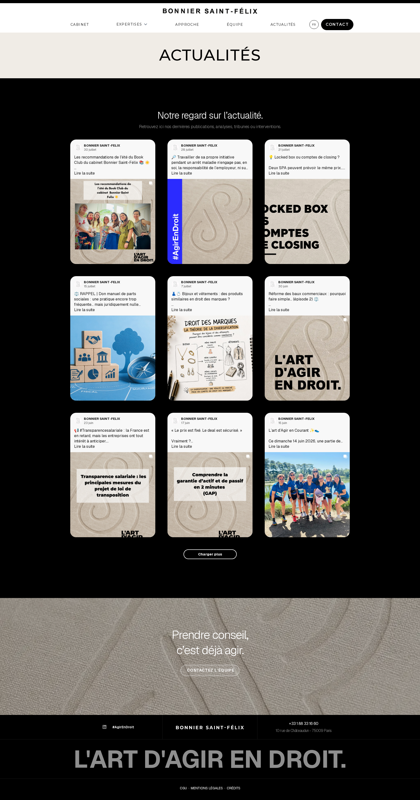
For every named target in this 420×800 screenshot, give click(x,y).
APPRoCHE (187, 24)
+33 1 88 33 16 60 (303, 723)
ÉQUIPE (235, 24)
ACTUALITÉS (283, 24)
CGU (183, 788)
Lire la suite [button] (84, 173)
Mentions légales (207, 788)
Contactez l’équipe (210, 670)
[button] (132, 24)
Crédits (233, 788)
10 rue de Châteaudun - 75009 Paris (304, 730)
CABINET (79, 24)
